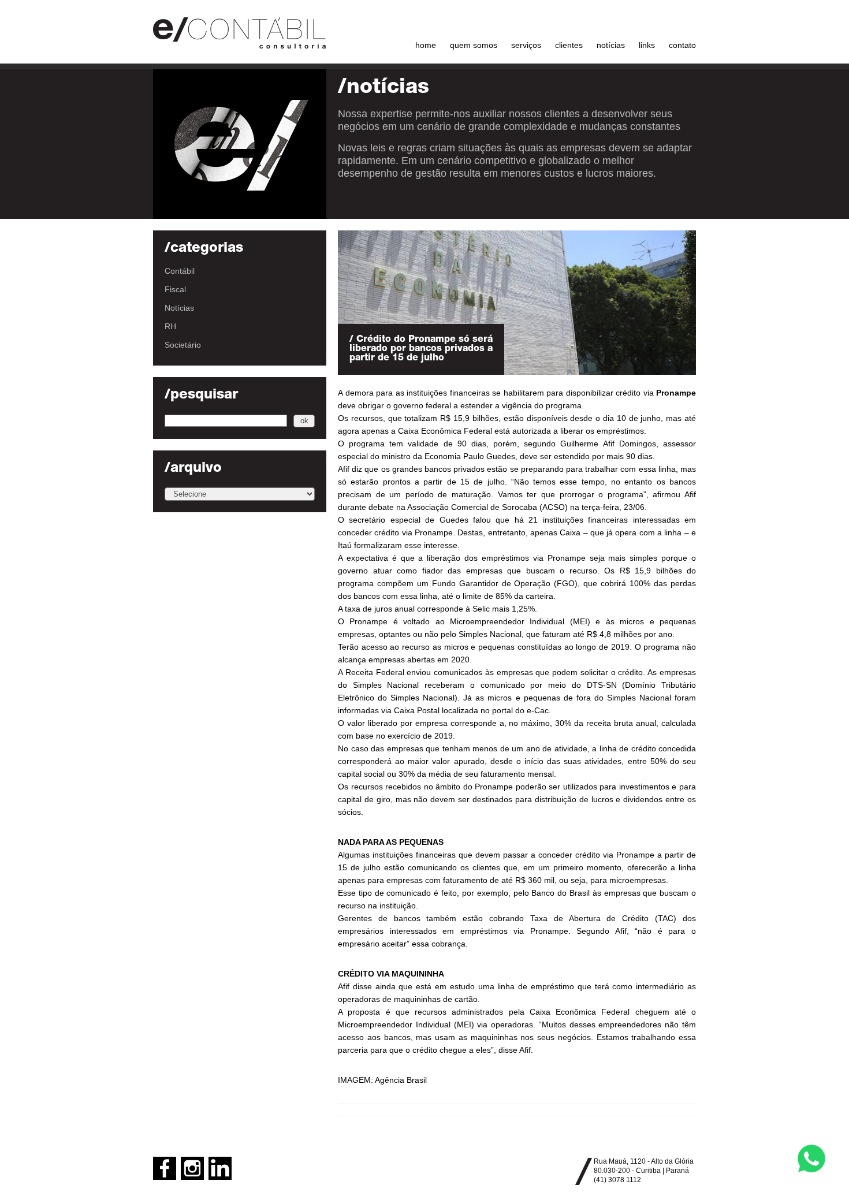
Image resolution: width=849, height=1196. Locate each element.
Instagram (192, 1168)
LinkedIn (220, 1168)
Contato (682, 45)
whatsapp (811, 1158)
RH (170, 326)
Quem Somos (473, 45)
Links (647, 45)
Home (425, 45)
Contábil (180, 270)
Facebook (164, 1168)
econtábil (239, 32)
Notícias (611, 45)
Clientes (569, 45)
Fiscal (175, 289)
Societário (183, 344)
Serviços (526, 45)
